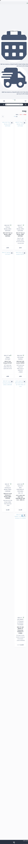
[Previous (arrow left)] (2, 422)
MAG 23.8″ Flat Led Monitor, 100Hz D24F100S (7, 234)
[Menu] (25, 104)
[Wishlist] (25, 101)
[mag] (20, 228)
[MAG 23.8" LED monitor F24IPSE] (20, 302)
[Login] (3, 104)
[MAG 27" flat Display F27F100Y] (8, 302)
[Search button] (6, 104)
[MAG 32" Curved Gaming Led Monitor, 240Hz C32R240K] (8, 431)
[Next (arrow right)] (25, 422)
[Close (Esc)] (7, 1)
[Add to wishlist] (24, 122)
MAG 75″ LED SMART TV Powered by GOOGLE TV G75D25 (20, 630)
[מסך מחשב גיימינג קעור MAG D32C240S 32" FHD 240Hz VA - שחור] (20, 431)
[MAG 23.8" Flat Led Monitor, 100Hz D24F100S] (8, 172)
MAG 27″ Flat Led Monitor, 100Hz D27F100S (20, 234)
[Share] (4, 1)
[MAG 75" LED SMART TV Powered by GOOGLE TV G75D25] (20, 564)
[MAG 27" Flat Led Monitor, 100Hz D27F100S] (20, 172)
